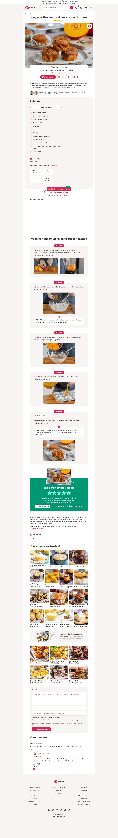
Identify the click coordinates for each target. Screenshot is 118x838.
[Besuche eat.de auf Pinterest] (65, 810)
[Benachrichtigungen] (81, 8)
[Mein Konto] (86, 8)
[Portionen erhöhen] (60, 107)
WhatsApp (60, 793)
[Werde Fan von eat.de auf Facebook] (69, 810)
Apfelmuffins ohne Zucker (34, 625)
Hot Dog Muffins (35, 663)
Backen (35, 13)
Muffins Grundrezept (81, 587)
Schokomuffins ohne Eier (77, 567)
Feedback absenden (41, 729)
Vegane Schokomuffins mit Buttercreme (35, 585)
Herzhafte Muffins (55, 606)
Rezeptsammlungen (34, 793)
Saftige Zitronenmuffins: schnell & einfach (65, 624)
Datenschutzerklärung (83, 796)
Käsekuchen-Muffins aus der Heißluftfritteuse (38, 682)
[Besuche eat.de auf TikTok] (61, 810)
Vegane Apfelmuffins (56, 567)
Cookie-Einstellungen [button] (83, 804)
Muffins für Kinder (36, 539)
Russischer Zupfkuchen (34, 801)
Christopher (64, 92)
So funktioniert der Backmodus (59, 192)
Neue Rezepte (34, 796)
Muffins (41, 13)
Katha (83, 92)
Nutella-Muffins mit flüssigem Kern (75, 682)
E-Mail (60, 790)
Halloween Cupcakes (66, 587)
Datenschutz (40, 724)
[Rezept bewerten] (59, 493)
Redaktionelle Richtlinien (83, 801)
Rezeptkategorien (34, 790)
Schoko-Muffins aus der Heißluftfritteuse (56, 682)
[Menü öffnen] (91, 8)
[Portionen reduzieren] (32, 107)
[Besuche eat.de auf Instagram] (52, 810)
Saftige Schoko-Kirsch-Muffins (74, 662)
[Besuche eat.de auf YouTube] (48, 810)
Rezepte (30, 13)
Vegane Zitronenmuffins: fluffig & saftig (38, 566)
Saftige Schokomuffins (76, 606)
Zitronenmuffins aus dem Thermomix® (51, 625)
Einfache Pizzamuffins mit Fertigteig (57, 662)
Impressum (84, 790)
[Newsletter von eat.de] (59, 637)
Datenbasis (53, 165)
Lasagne (34, 798)
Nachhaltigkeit (83, 798)
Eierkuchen (34, 804)
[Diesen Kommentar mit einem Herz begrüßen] (31, 749)
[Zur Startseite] (30, 7)
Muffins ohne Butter (80, 626)
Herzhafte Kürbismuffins (49, 586)
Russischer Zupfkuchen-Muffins (36, 605)
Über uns (83, 793)
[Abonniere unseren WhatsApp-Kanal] (57, 810)
